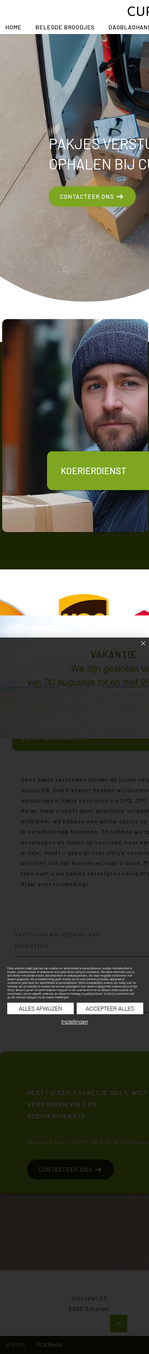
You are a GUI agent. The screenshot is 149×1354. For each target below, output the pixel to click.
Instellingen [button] (74, 1021)
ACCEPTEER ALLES (110, 1008)
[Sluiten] (139, 647)
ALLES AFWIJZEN (40, 1008)
